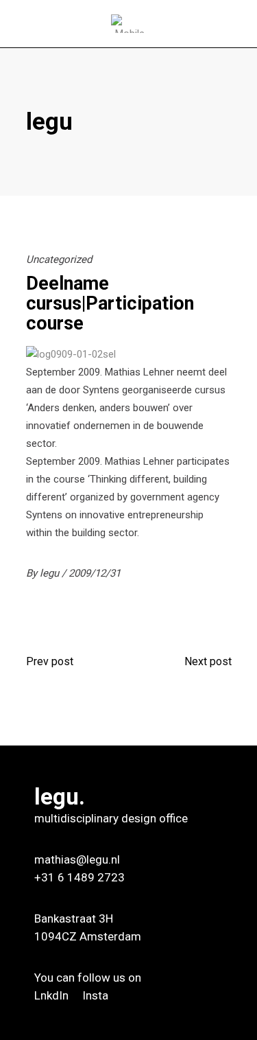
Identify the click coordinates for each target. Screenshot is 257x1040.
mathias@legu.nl (77, 859)
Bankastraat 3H (73, 918)
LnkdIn (52, 995)
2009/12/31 (95, 573)
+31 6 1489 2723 (79, 877)
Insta (95, 995)
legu (51, 573)
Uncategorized (59, 259)
